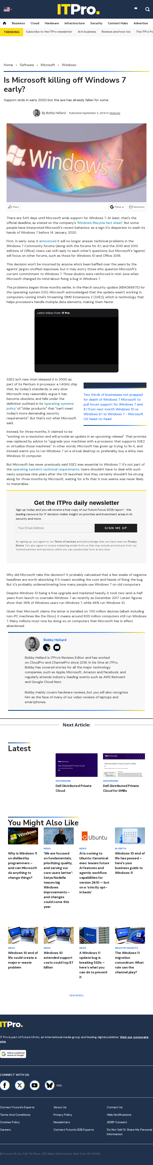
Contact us (115, 1107)
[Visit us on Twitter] (19, 1085)
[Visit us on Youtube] (34, 1085)
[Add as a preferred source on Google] (13, 1054)
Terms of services (65, 541)
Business (18, 23)
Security (96, 23)
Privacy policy (63, 1115)
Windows (69, 65)
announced (47, 241)
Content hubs (118, 23)
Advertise (141, 23)
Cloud (35, 23)
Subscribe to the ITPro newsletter (49, 32)
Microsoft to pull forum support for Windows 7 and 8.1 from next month (113, 404)
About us (60, 1107)
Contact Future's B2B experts (74, 1130)
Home (8, 65)
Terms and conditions (15, 1115)
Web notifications (119, 1115)
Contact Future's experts (17, 1107)
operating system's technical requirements (46, 469)
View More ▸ (76, 995)
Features (115, 113)
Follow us (119, 206)
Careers (5, 1130)
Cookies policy (10, 1122)
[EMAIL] (58, 647)
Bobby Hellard (56, 113)
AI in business (87, 32)
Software (27, 65)
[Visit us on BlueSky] (48, 1085)
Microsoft (48, 65)
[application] (76, 340)
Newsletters (62, 1122)
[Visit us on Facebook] (4, 1085)
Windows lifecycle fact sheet (99, 223)
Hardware (52, 23)
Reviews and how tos (116, 32)
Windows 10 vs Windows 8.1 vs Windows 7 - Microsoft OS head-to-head (113, 414)
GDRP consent (117, 1122)
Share (16, 206)
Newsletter (139, 206)
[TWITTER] (47, 647)
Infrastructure (75, 23)
